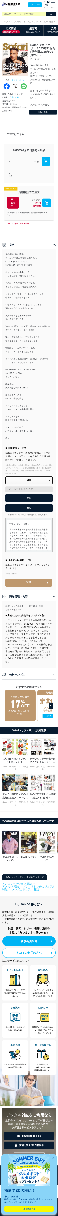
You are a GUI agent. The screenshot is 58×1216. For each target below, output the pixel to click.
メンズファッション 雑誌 (21, 22)
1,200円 (35, 161)
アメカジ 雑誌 (10, 886)
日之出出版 (14, 97)
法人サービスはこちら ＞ (16, 960)
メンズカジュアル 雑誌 (43, 22)
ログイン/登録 (35, 5)
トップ (5, 22)
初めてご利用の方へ (29, 952)
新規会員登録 (29, 941)
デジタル (10, 175)
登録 (28, 582)
